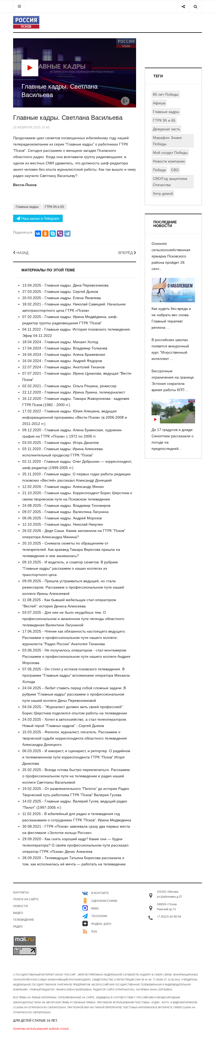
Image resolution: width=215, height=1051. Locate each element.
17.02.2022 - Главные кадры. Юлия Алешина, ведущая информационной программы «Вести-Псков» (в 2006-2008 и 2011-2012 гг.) (74, 417)
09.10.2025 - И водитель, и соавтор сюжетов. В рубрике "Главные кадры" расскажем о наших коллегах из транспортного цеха (70, 568)
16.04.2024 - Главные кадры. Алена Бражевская (63, 354)
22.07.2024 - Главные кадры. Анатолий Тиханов (63, 367)
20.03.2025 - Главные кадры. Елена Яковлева (61, 298)
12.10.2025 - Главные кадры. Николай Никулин (62, 524)
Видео (18, 912)
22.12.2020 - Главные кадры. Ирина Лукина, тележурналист (73, 392)
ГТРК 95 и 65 (54, 207)
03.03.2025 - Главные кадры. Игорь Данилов (60, 442)
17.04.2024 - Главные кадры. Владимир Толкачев (64, 348)
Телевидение (23, 919)
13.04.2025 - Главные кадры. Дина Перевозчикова (65, 285)
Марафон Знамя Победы (167, 141)
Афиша (159, 103)
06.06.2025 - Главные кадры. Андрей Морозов (62, 518)
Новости (20, 906)
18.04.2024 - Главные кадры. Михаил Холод (60, 342)
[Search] (195, 6)
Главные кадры (27, 207)
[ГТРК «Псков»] (26, 22)
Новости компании (169, 161)
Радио (18, 926)
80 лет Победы (166, 94)
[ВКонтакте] (38, 233)
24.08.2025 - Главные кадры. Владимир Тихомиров (66, 505)
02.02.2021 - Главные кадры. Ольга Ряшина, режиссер (69, 386)
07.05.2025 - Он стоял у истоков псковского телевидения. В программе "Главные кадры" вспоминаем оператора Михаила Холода (76, 675)
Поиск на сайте (26, 899)
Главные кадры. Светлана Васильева (67, 117)
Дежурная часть (166, 129)
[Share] (183, 6)
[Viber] (60, 233)
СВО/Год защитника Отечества (170, 181)
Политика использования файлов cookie (41, 1029)
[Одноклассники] (45, 233)
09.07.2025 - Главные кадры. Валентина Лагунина (65, 512)
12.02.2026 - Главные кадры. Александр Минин (63, 486)
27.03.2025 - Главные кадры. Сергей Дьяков (60, 291)
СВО (175, 170)
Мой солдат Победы (170, 152)
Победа (159, 170)
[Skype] (53, 233)
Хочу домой (163, 193)
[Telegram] (67, 233)
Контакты (21, 892)
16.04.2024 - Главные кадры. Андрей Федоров (62, 361)
